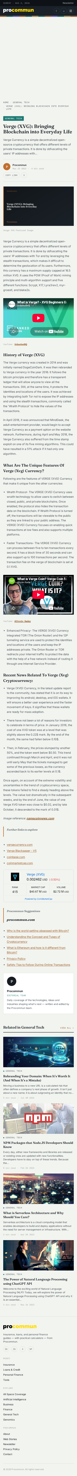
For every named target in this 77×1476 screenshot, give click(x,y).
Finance (7, 1409)
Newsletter (68, 3)
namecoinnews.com (40, 818)
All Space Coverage (14, 1394)
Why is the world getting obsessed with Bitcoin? (38, 930)
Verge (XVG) (36, 874)
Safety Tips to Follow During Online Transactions (38, 964)
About (6, 1434)
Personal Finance (13, 1374)
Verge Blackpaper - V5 (22, 850)
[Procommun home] (18, 11)
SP (31, 1349)
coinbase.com (16, 857)
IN (6, 1349)
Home (6, 102)
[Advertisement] (38, 60)
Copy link (12, 175)
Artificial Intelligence (14, 1399)
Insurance (9, 1364)
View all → (67, 1027)
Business (8, 1404)
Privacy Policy (16, 958)
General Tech (21, 102)
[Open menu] (71, 11)
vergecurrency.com (20, 844)
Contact (7, 1454)
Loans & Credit (11, 1369)
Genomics (9, 1419)
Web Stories (10, 1439)
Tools (6, 1379)
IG (14, 1349)
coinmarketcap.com (20, 863)
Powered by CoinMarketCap (38, 898)
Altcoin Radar (23, 621)
